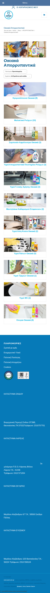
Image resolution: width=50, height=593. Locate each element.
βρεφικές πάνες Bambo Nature (26, 586)
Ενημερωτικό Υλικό (12, 353)
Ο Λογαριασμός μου (27, 7)
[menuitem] (25, 7)
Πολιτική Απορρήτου (12, 362)
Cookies (7, 367)
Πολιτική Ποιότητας (12, 357)
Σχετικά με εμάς (10, 348)
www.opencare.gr (9, 580)
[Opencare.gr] (21, 15)
